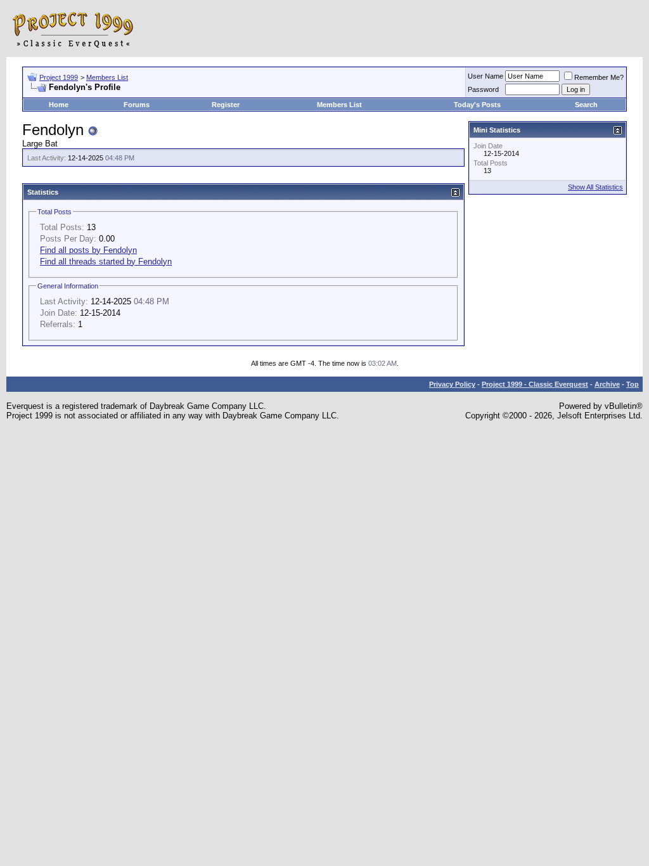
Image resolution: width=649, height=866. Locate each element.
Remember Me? (599, 77)
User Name (485, 76)
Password (483, 89)
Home (58, 104)
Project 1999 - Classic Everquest (535, 384)
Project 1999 (58, 77)
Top (632, 384)
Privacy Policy (452, 384)
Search (586, 104)
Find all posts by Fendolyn (88, 250)
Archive (607, 384)
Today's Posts (477, 104)
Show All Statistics (595, 187)
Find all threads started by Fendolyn (106, 261)
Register (226, 104)
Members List (107, 77)
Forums (137, 104)
